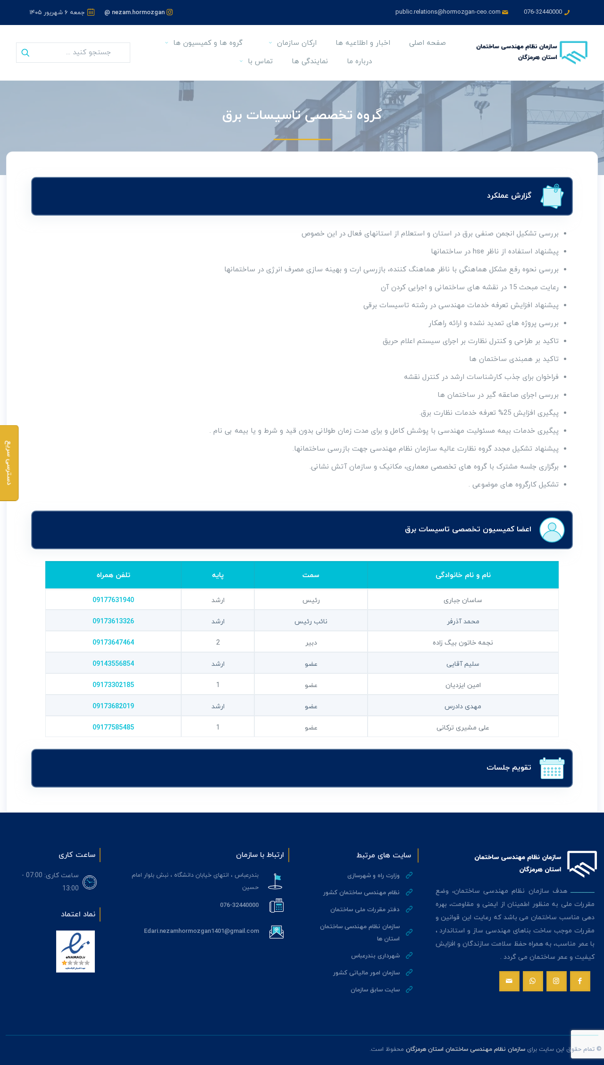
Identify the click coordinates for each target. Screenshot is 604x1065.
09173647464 (113, 642)
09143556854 (113, 664)
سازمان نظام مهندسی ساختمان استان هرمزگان (465, 1049)
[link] (75, 952)
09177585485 (113, 727)
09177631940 (113, 600)
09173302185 (113, 685)
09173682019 (113, 706)
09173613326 (113, 621)
